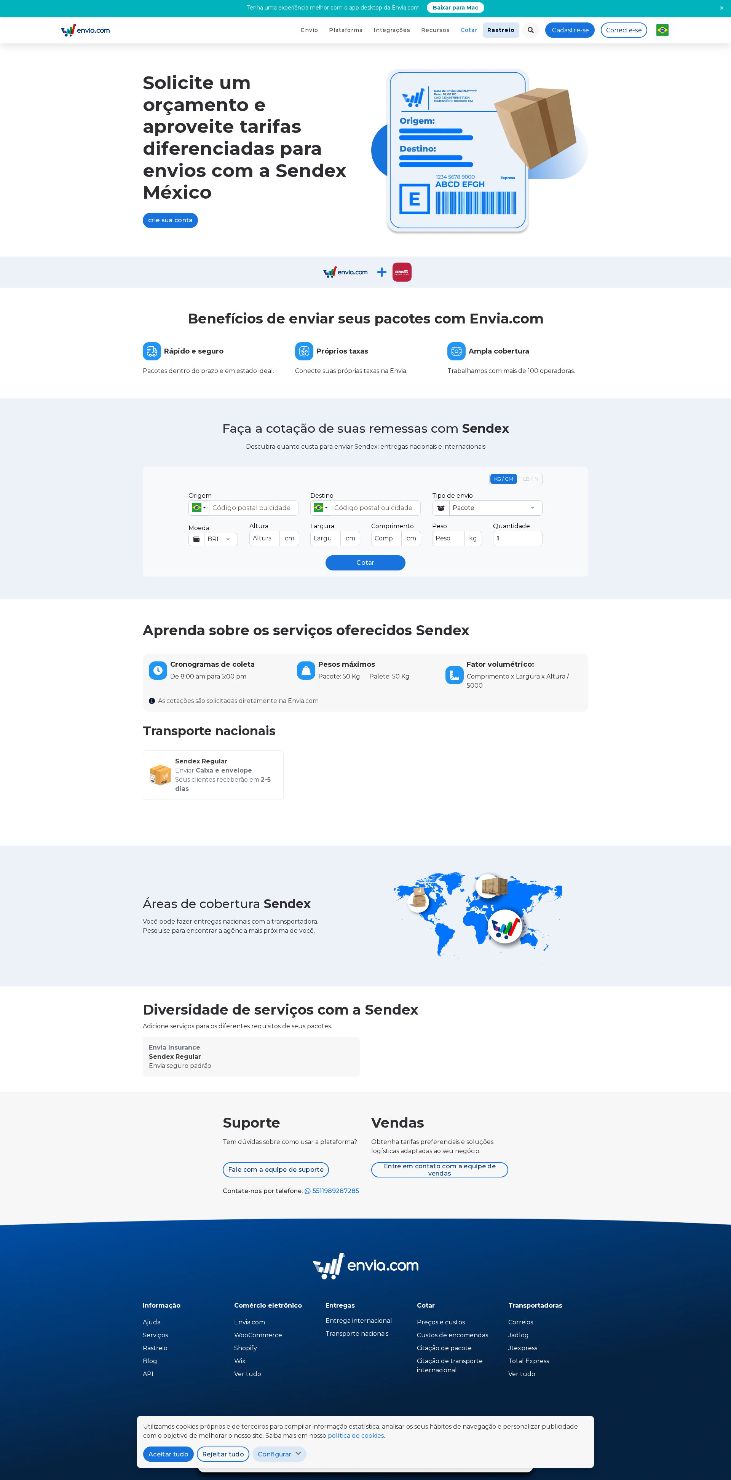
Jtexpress (522, 1348)
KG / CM (503, 479)
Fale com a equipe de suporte (276, 1169)
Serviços (155, 1335)
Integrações (391, 30)
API (148, 1374)
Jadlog (518, 1335)
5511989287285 (335, 1191)
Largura (332, 532)
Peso (454, 532)
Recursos (435, 30)
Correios (520, 1322)
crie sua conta (170, 220)
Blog (150, 1361)
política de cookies (356, 1435)
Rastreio (501, 30)
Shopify (245, 1348)
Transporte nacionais (357, 1333)
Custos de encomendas (452, 1335)
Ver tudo (247, 1374)
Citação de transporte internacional (450, 1365)
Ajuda (152, 1322)
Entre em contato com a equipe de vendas (440, 1170)
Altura (271, 532)
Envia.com (249, 1322)
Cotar (469, 30)
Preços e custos (441, 1322)
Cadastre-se (570, 30)
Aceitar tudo (168, 1454)
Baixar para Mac (455, 7)
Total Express (528, 1361)
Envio (309, 30)
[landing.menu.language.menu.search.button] (530, 30)
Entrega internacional (359, 1320)
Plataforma (346, 30)
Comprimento (393, 532)
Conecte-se (624, 30)
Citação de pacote (444, 1348)
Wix (240, 1361)
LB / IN (530, 479)
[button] (198, 508)
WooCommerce (258, 1335)
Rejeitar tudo (223, 1454)
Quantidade (511, 526)
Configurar (274, 1454)
